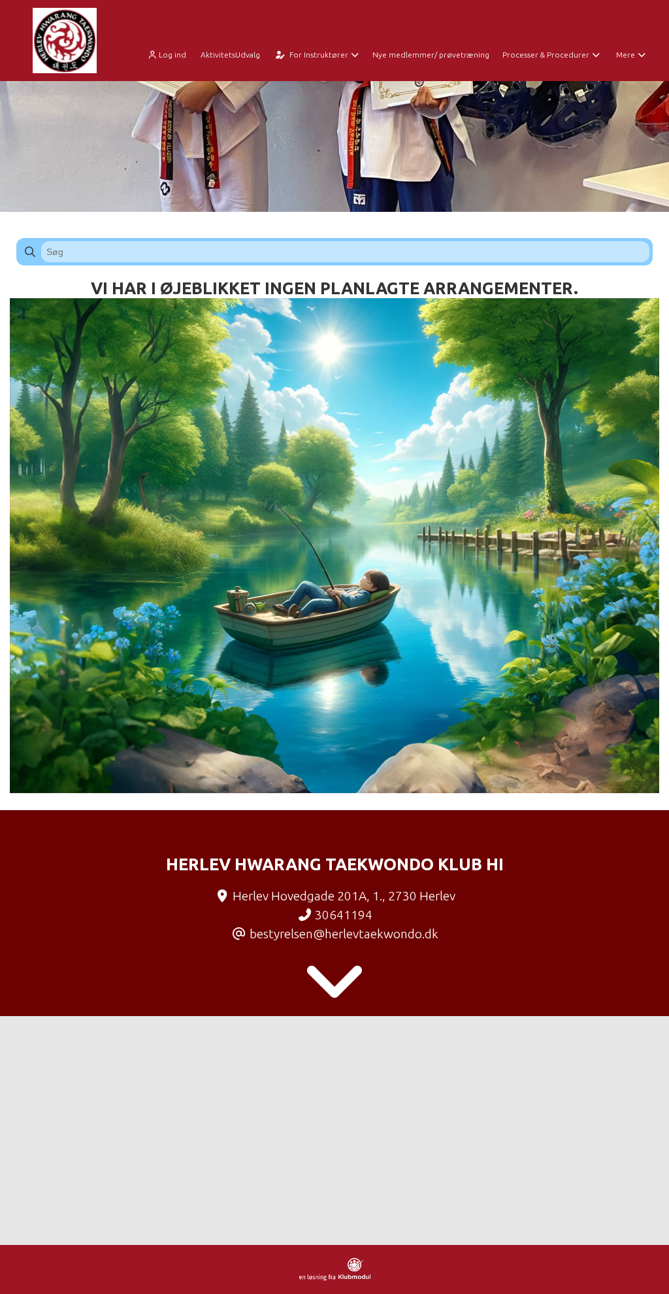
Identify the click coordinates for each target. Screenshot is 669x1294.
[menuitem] (170, 54)
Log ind (172, 54)
